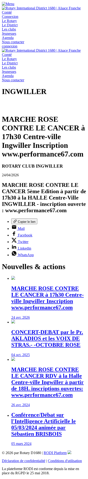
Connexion (10, 17)
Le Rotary (9, 21)
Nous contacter (13, 42)
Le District (10, 25)
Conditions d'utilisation (65, 461)
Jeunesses (9, 33)
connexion (9, 46)
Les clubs (9, 29)
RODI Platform (55, 453)
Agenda (8, 38)
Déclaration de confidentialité (23, 461)
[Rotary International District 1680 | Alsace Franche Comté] (44, 12)
